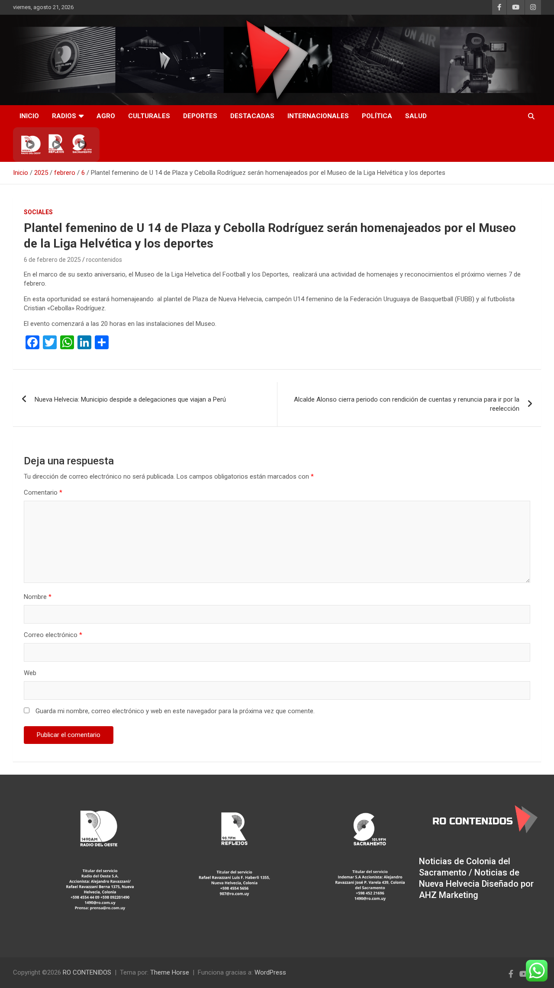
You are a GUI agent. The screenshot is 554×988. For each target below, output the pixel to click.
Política (377, 116)
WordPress (270, 972)
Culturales (149, 116)
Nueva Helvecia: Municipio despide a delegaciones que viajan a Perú (130, 399)
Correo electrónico (53, 635)
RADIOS (64, 116)
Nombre (38, 597)
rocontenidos (104, 259)
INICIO (29, 116)
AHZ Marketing (448, 895)
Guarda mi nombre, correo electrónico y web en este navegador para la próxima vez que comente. (175, 711)
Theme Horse (169, 972)
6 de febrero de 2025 (52, 259)
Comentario (43, 492)
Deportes (200, 116)
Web (30, 673)
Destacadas (252, 116)
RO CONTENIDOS (87, 972)
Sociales (38, 212)
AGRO (106, 116)
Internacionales (318, 116)
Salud (416, 116)
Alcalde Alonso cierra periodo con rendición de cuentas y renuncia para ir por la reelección (406, 404)
